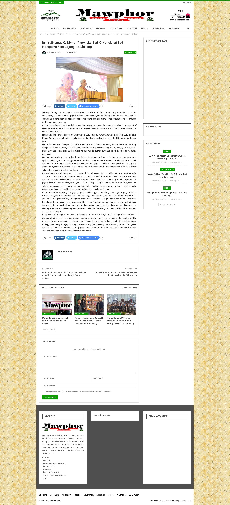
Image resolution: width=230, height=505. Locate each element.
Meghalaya (68, 28)
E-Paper (175, 28)
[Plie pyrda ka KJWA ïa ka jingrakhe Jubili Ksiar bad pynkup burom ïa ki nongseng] (121, 304)
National (100, 28)
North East (86, 28)
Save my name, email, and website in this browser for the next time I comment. (78, 391)
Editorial (159, 28)
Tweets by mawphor (102, 415)
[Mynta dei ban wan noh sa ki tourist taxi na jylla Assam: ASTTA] (57, 304)
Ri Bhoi (167, 151)
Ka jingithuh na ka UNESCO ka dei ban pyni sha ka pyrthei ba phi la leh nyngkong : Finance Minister (64, 275)
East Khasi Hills (130, 52)
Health (144, 28)
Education (132, 28)
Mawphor (154, 501)
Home (56, 28)
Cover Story (116, 28)
